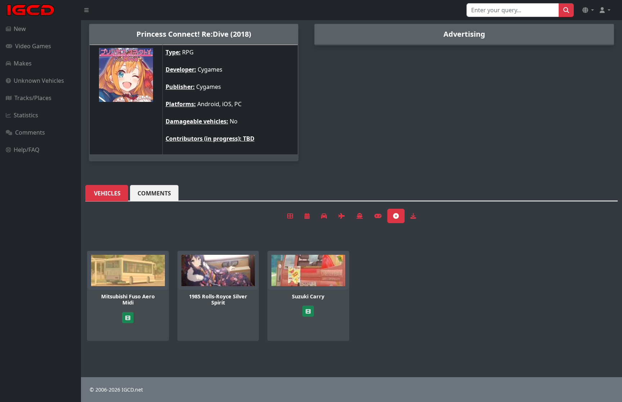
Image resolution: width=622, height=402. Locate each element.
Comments (30, 132)
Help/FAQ (27, 150)
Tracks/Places (32, 98)
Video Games (33, 46)
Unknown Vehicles (39, 81)
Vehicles (107, 193)
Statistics (26, 115)
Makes (23, 63)
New (20, 29)
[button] (588, 10)
